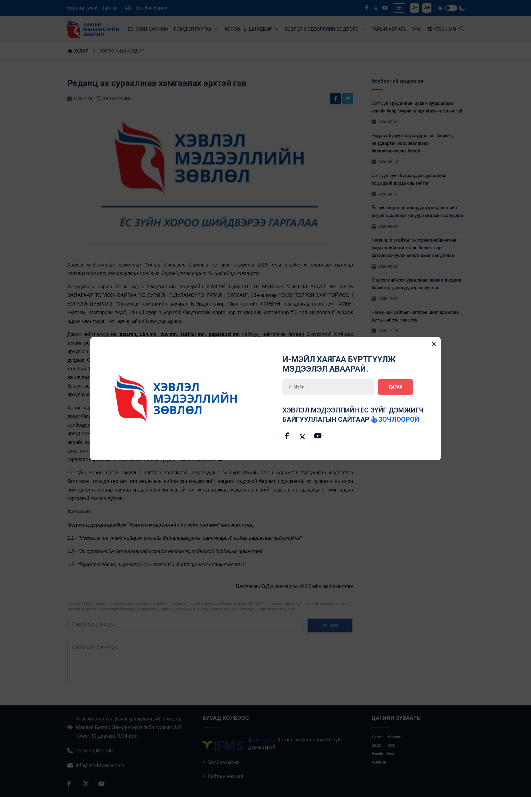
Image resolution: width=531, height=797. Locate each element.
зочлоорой (398, 419)
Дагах (395, 387)
